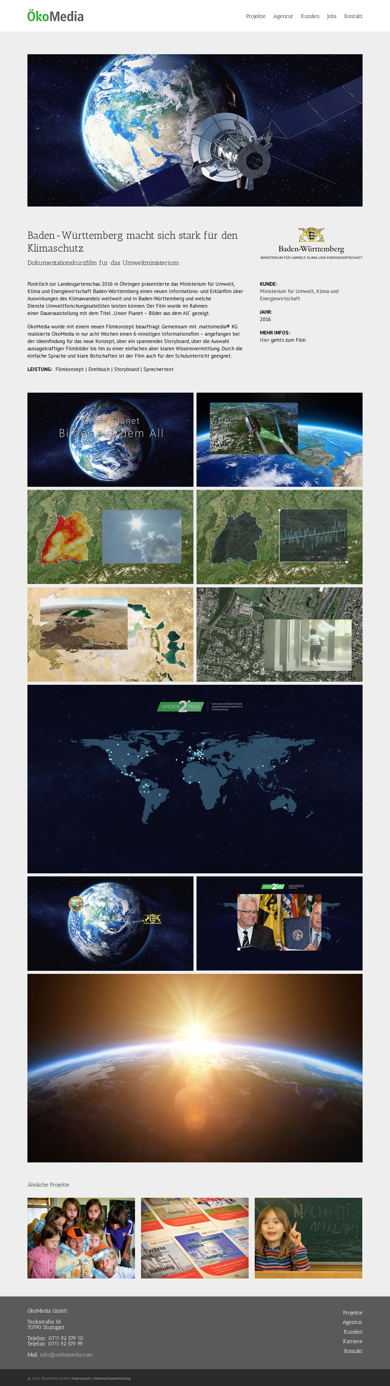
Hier (264, 340)
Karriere (353, 1341)
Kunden (353, 1331)
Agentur (352, 1322)
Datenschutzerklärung (112, 1378)
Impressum (81, 1378)
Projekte (353, 1312)
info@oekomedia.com (66, 1354)
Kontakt (353, 1351)
